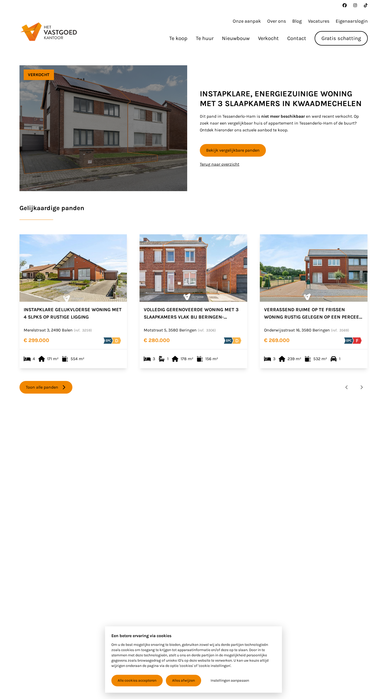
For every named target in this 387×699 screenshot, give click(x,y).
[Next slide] (361, 387)
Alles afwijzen (183, 680)
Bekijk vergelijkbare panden (233, 150)
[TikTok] (366, 5)
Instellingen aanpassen (230, 680)
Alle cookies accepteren (137, 680)
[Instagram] (355, 5)
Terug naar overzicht (219, 164)
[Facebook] (345, 5)
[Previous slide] (346, 387)
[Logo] (48, 31)
